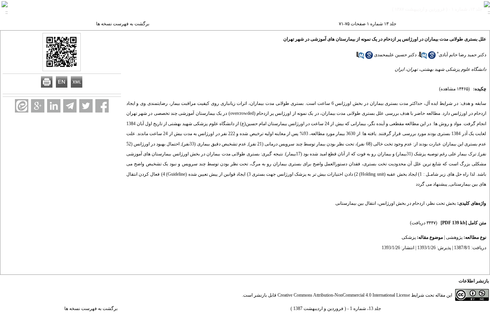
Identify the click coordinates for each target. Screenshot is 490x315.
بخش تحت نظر (441, 203)
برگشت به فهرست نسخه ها (122, 23)
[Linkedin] (53, 106)
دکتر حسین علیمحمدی (395, 54)
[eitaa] (21, 106)
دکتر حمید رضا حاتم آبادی (462, 54)
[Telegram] (70, 106)
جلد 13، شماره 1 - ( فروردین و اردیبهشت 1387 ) (336, 308)
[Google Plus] (37, 106)
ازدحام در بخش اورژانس (402, 203)
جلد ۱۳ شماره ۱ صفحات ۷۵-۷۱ (367, 23)
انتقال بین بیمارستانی (355, 203)
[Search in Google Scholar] (432, 57)
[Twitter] (86, 106)
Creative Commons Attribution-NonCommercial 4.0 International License (344, 295)
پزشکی (409, 237)
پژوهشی (454, 237)
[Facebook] (102, 106)
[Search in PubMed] (423, 57)
